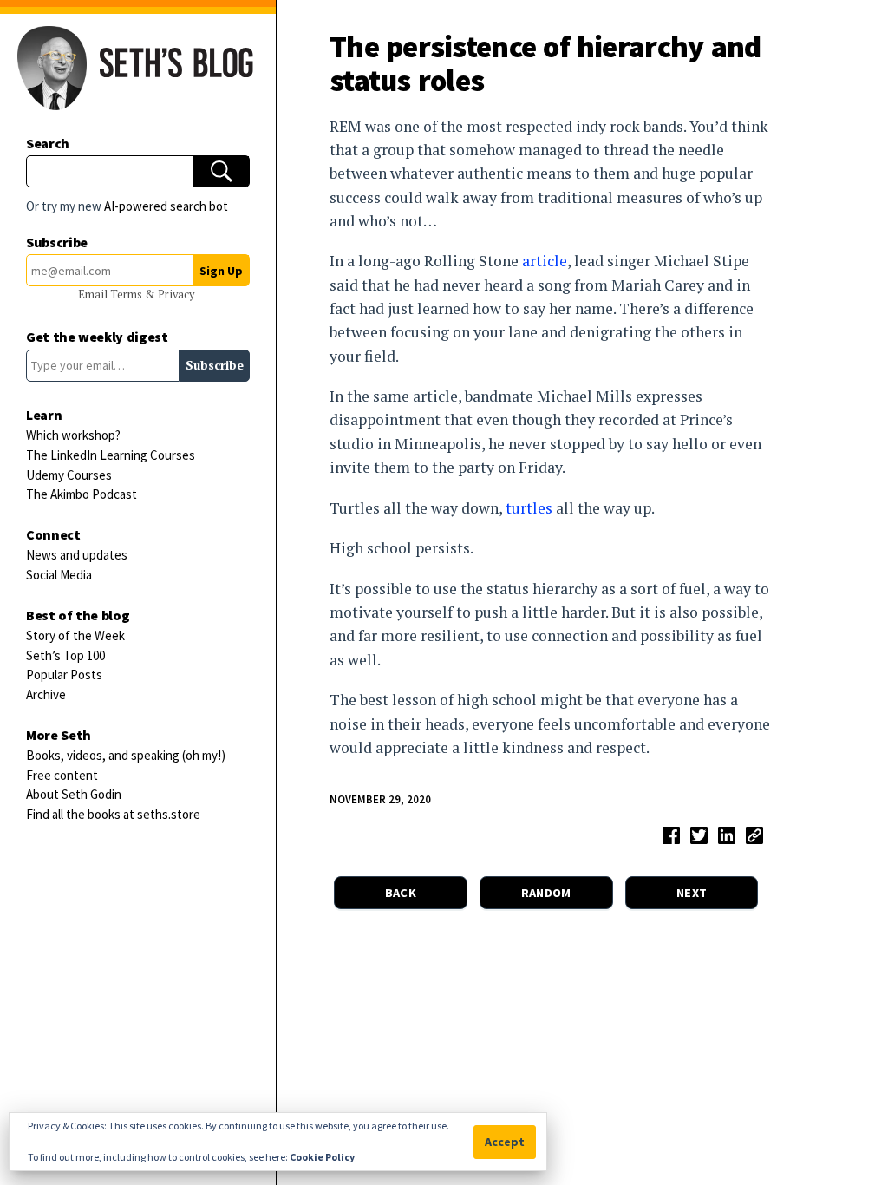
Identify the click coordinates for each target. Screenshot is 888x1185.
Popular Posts (64, 674)
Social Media (59, 574)
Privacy (176, 294)
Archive (46, 694)
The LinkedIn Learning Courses (110, 455)
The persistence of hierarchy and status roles (545, 63)
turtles (529, 508)
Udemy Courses (69, 475)
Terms (127, 294)
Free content (62, 775)
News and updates (76, 555)
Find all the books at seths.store (113, 814)
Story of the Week (75, 635)
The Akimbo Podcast (81, 494)
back (400, 892)
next (691, 892)
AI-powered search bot (166, 206)
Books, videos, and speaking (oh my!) (125, 755)
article (544, 261)
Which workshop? (73, 435)
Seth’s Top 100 (65, 655)
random (546, 892)
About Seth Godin (73, 794)
